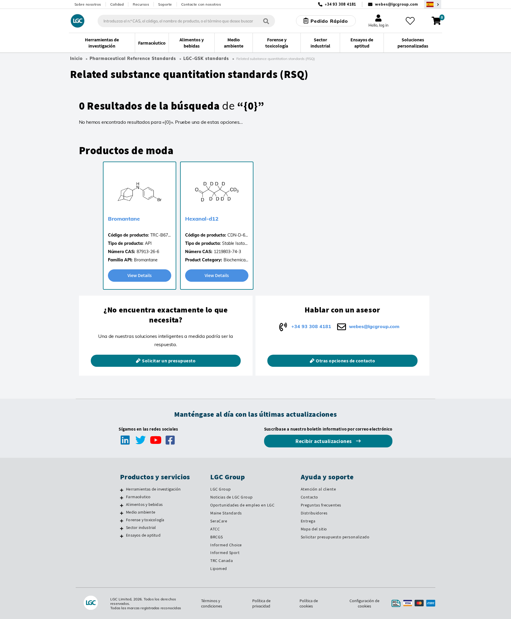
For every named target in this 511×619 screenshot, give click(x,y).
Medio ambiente (140, 512)
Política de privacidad (261, 603)
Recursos (141, 4)
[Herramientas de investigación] (121, 490)
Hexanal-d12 (202, 218)
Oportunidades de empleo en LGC (242, 505)
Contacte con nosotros (201, 4)
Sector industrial (141, 527)
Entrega (308, 521)
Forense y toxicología (145, 519)
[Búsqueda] (266, 21)
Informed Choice (226, 545)
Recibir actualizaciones (324, 441)
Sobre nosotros (88, 4)
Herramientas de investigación (153, 489)
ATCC (215, 529)
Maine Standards (226, 513)
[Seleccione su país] (432, 4)
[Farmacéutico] (121, 497)
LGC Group (220, 489)
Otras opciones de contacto (345, 361)
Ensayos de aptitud (143, 535)
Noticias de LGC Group (231, 497)
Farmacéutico (138, 496)
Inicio (76, 58)
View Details (139, 275)
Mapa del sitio (314, 529)
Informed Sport (225, 552)
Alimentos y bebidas (144, 504)
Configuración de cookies (364, 603)
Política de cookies (309, 603)
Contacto (309, 497)
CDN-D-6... (237, 235)
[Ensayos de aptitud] (121, 536)
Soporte (165, 4)
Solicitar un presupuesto (168, 361)
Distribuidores (314, 513)
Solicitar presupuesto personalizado (335, 537)
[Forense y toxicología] (121, 520)
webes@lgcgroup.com (396, 4)
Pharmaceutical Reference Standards (133, 58)
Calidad (117, 4)
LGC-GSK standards (206, 58)
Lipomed (218, 568)
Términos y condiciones (211, 603)
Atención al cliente (318, 489)
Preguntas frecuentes (321, 505)
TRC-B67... (160, 235)
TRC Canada (221, 560)
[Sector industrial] (121, 528)
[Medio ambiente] (121, 513)
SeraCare (218, 521)
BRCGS (216, 537)
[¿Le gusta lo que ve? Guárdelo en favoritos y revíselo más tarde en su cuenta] (410, 21)
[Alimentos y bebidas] (121, 505)
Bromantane (124, 218)
